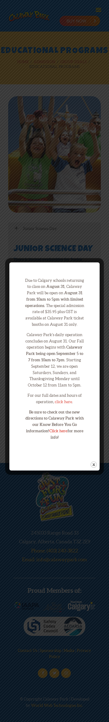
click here (63, 402)
